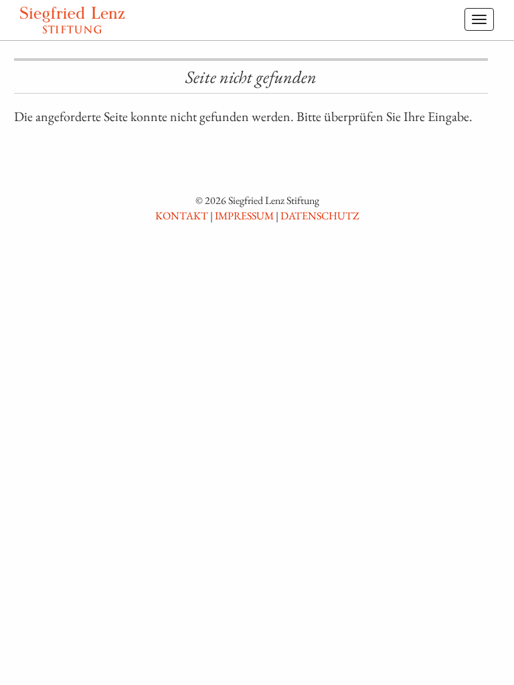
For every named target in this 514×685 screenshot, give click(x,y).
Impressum (244, 216)
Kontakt (181, 216)
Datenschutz (319, 216)
